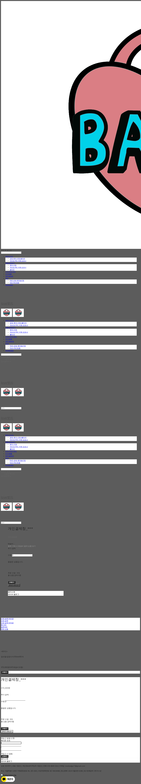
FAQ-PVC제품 (14, 283)
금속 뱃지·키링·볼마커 (17, 259)
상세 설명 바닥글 (7, 623)
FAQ (6, 278)
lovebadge (9, 285)
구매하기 (4, 672)
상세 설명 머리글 (7, 619)
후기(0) (3, 625)
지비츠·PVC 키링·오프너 (18, 261)
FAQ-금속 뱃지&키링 (17, 280)
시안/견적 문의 (10, 272)
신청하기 (4, 756)
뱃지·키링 (13, 265)
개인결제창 (9, 276)
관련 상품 (4, 629)
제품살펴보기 (10, 263)
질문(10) (4, 627)
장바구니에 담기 (7, 731)
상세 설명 (4, 621)
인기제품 (8, 274)
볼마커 (12, 270)
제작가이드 (9, 256)
